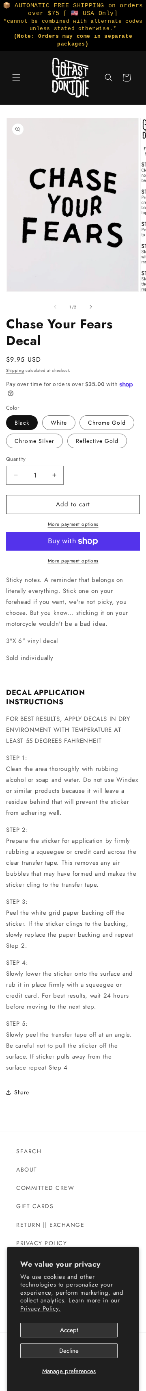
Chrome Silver (34, 441)
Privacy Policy (41, 1243)
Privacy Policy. (40, 1308)
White (59, 423)
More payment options (73, 524)
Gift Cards (35, 1206)
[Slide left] (55, 307)
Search (28, 1151)
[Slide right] (91, 307)
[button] (16, 78)
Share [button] (21, 1092)
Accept (69, 1330)
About (26, 1169)
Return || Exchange (50, 1225)
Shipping (15, 370)
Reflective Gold (97, 441)
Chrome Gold (107, 423)
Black (22, 423)
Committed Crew (45, 1188)
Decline (69, 1350)
